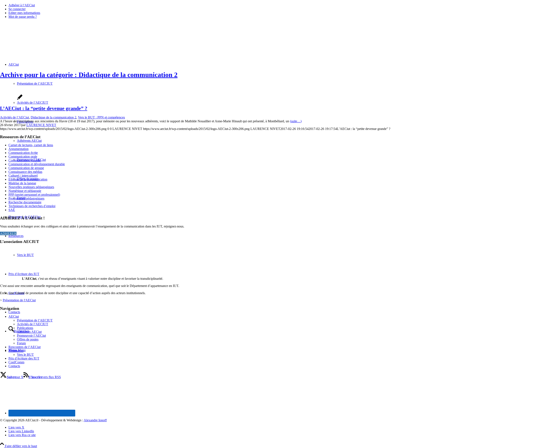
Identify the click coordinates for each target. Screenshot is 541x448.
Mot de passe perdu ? (22, 16)
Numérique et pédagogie (24, 191)
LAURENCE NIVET (41, 125)
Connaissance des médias (25, 172)
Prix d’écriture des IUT (23, 358)
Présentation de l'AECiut (19, 300)
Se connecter (17, 9)
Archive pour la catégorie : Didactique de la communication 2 (89, 75)
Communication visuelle (24, 160)
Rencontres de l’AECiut (24, 347)
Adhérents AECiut (29, 332)
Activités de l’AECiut (14, 117)
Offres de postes (27, 339)
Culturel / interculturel (23, 175)
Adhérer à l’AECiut (21, 5)
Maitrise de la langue (22, 183)
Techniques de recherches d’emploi (31, 206)
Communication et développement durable (36, 164)
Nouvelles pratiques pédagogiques (31, 187)
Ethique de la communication (27, 179)
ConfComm (16, 362)
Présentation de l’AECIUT (35, 320)
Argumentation (18, 149)
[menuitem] (274, 5)
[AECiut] (31, 42)
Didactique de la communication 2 (53, 117)
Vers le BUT (25, 354)
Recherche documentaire (24, 202)
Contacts (14, 366)
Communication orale (22, 156)
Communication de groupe (26, 168)
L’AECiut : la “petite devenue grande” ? (43, 108)
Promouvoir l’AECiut (31, 335)
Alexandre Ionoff (95, 420)
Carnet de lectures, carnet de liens (30, 145)
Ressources (15, 351)
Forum (21, 343)
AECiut (13, 316)
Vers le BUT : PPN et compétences (101, 117)
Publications (25, 328)
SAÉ (11, 210)
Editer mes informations (24, 13)
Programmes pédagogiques (26, 198)
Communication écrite (23, 152)
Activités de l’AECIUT (32, 324)
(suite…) (296, 121)
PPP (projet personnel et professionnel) (34, 194)
